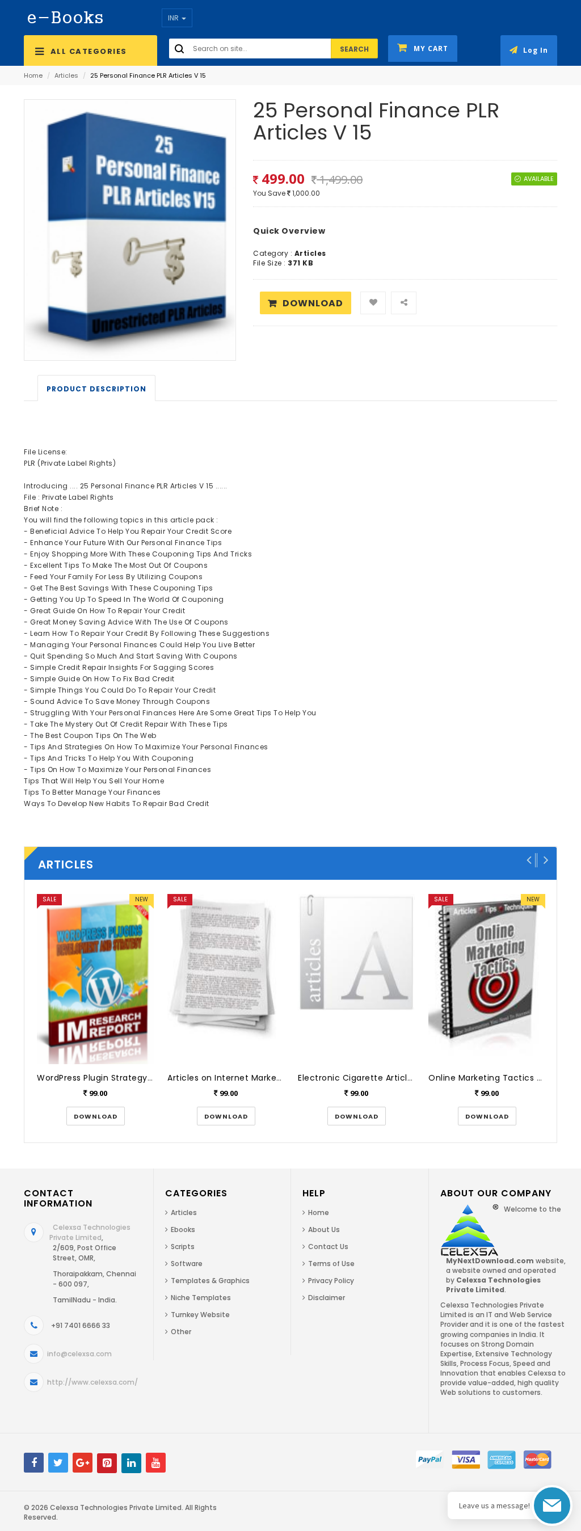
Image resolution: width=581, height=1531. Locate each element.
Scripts (183, 1246)
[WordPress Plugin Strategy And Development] (95, 979)
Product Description (96, 389)
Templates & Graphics (210, 1280)
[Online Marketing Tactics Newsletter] (486, 979)
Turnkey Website (200, 1314)
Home (33, 75)
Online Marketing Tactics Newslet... (501, 1077)
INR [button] (174, 18)
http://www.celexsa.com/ (92, 1382)
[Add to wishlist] (373, 303)
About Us (324, 1229)
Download (313, 303)
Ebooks (183, 1229)
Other (181, 1331)
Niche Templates (201, 1297)
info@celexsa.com (79, 1354)
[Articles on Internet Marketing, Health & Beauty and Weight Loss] (225, 979)
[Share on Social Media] (403, 303)
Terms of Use (331, 1263)
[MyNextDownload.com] (65, 17)
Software (187, 1263)
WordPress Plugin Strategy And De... (111, 1077)
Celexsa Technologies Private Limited (89, 1232)
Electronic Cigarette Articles (357, 1077)
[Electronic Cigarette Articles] (356, 979)
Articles (66, 75)
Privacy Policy (331, 1280)
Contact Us (328, 1246)
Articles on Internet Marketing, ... (235, 1077)
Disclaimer (326, 1297)
